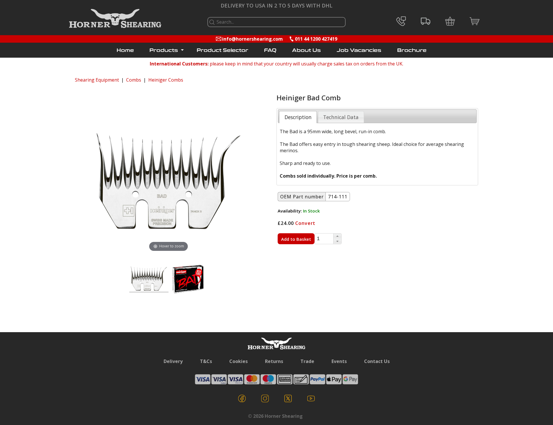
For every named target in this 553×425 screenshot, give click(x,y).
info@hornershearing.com (252, 39)
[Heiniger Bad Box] (188, 279)
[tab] (298, 117)
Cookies (238, 361)
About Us (306, 50)
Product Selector (222, 50)
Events (339, 361)
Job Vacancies (359, 50)
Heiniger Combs (165, 80)
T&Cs (206, 361)
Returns (274, 361)
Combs (133, 80)
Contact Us (377, 361)
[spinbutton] (324, 239)
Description (298, 117)
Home (125, 50)
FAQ (270, 50)
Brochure (412, 50)
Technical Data (341, 117)
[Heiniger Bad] (148, 279)
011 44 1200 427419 (316, 39)
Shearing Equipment (97, 80)
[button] (337, 236)
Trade (307, 361)
